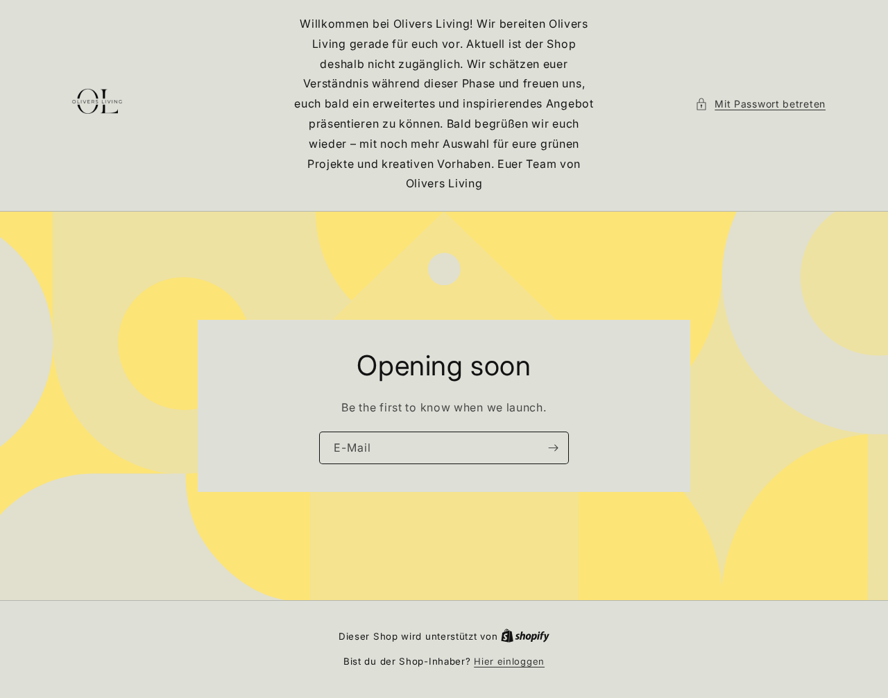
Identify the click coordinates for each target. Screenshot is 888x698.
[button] (760, 103)
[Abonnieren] (553, 448)
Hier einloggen (509, 661)
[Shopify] (525, 636)
